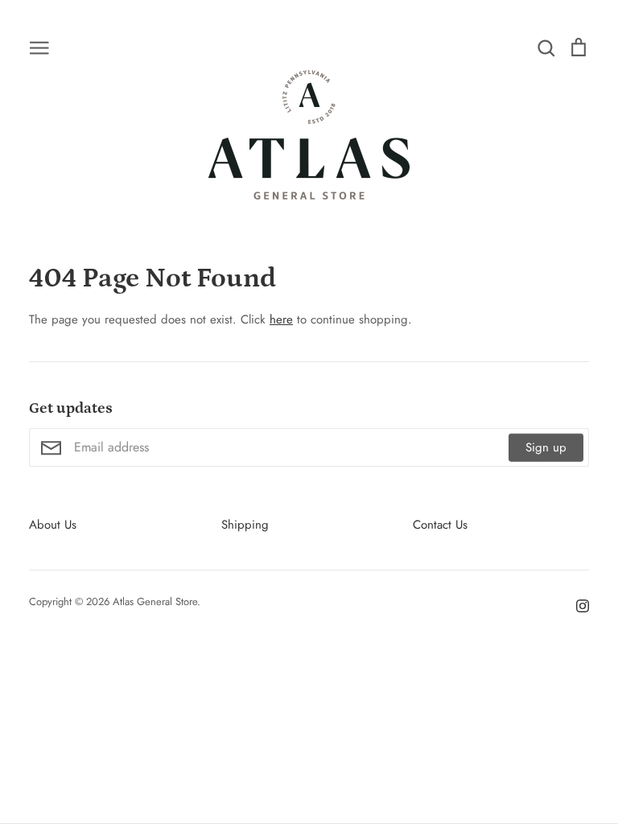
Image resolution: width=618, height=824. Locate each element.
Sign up (545, 447)
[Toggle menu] (39, 46)
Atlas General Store (155, 601)
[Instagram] (576, 604)
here (281, 319)
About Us (52, 525)
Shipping (245, 525)
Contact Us (440, 525)
